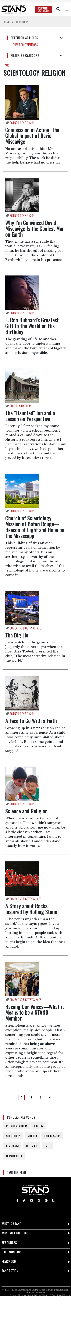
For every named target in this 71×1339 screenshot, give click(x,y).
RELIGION (32, 1136)
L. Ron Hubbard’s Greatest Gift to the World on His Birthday (32, 326)
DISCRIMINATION (52, 1136)
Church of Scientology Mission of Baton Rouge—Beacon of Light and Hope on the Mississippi (34, 526)
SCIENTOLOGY (13, 1136)
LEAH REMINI (12, 1146)
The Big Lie (16, 635)
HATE (47, 1146)
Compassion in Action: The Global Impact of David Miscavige (32, 135)
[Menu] (67, 9)
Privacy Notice (17, 1295)
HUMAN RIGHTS (14, 1156)
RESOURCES (9, 1242)
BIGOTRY (38, 1126)
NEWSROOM (9, 1261)
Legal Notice (63, 1295)
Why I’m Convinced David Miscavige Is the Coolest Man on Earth (35, 228)
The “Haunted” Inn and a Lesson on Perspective (30, 416)
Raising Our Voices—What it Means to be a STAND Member (34, 1012)
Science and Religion (26, 811)
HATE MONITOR (11, 1251)
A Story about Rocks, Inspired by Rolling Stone (31, 909)
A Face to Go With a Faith (31, 721)
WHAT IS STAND (11, 1223)
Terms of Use (48, 1295)
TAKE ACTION (10, 1270)
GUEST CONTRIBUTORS (25, 44)
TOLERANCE (31, 1146)
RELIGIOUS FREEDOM (16, 1126)
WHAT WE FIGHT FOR (14, 1233)
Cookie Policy (33, 1295)
